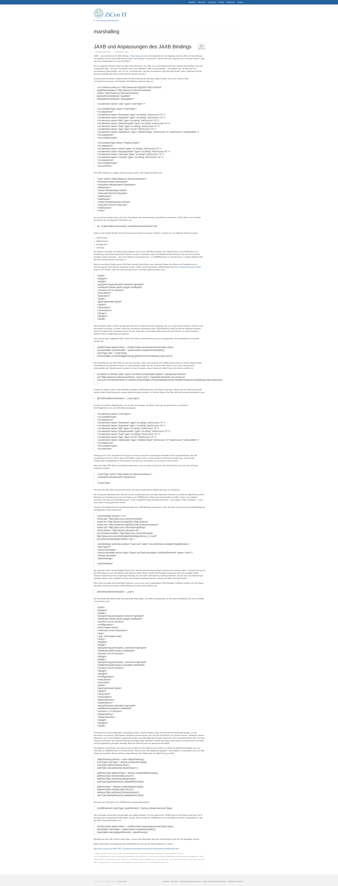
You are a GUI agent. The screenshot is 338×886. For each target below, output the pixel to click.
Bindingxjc (151, 853)
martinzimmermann (104, 52)
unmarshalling (115, 862)
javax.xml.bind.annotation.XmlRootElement (163, 856)
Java (126, 52)
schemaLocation (192, 859)
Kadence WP (122, 881)
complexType (159, 853)
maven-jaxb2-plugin (163, 859)
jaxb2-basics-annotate (114, 859)
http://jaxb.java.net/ (139, 56)
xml (149, 862)
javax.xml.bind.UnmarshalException (188, 856)
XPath (163, 862)
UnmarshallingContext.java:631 (130, 862)
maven (154, 859)
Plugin (185, 859)
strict (199, 859)
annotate (104, 853)
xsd (167, 862)
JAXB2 (96, 859)
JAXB (201, 856)
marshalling (147, 859)
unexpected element (104, 862)
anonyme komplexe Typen (131, 853)
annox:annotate (117, 853)
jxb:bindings (134, 859)
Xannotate (143, 862)
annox (110, 853)
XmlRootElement (155, 862)
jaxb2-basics (102, 859)
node (171, 859)
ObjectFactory (178, 859)
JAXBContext (125, 859)
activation (98, 853)
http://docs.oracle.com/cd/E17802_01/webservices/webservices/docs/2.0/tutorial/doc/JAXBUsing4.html (136, 849)
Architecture (143, 853)
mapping (141, 859)
